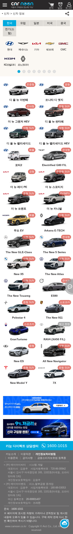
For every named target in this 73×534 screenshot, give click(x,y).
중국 (63, 23)
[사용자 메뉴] (68, 5)
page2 (24, 71)
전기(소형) (9, 31)
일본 (36, 23)
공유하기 (67, 13)
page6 (44, 71)
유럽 (23, 23)
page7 (49, 71)
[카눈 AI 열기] (63, 524)
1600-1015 (57, 445)
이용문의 (13, 457)
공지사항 (28, 457)
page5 (39, 71)
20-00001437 (33, 499)
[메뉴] (5, 5)
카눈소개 (11, 454)
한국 (9, 23)
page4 (34, 71)
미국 (50, 23)
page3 (29, 71)
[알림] (59, 5)
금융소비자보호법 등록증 (51, 457)
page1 (18, 71)
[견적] (51, 5)
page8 (54, 71)
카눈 (22, 5)
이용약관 (26, 454)
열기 (68, 286)
